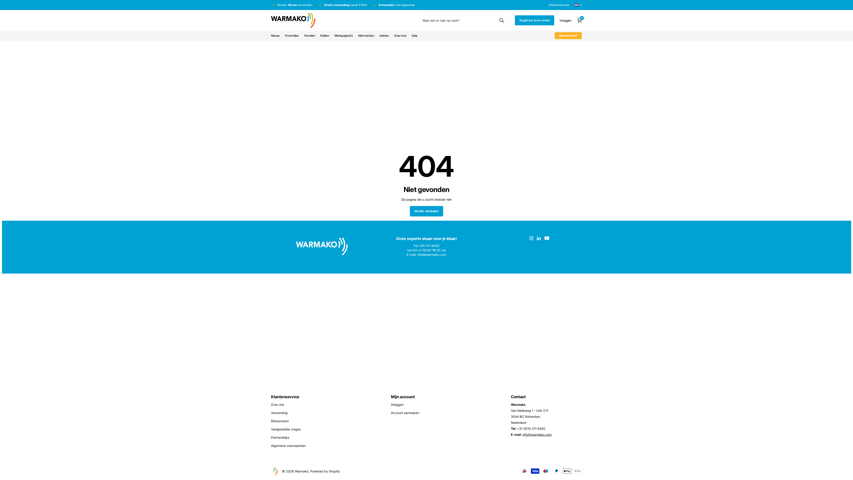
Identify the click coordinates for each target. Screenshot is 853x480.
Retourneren (280, 421)
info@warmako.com (537, 434)
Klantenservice (285, 396)
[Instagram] (531, 238)
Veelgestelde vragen (286, 429)
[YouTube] (546, 238)
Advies (384, 35)
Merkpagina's (344, 35)
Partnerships (280, 437)
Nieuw (275, 35)
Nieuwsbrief (568, 35)
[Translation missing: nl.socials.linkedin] (539, 238)
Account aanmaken (405, 413)
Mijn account (403, 396)
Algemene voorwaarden (288, 446)
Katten (324, 35)
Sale (414, 35)
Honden (309, 35)
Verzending (279, 413)
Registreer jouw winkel (534, 20)
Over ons (400, 35)
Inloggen (397, 404)
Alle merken (366, 35)
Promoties (292, 35)
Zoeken (502, 20)
